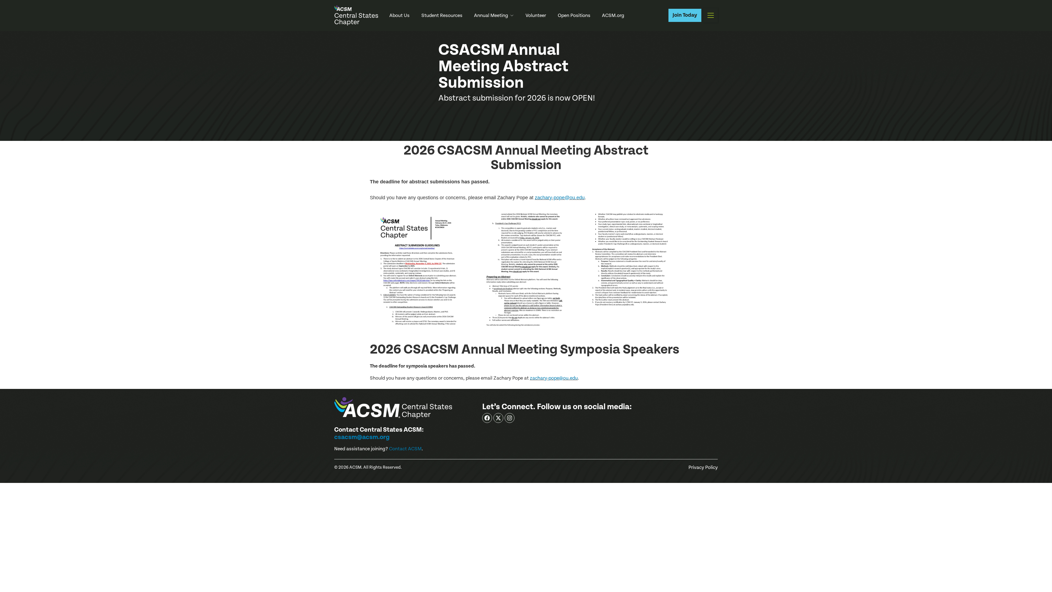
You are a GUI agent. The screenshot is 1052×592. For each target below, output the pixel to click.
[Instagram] (509, 418)
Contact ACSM (405, 449)
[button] (711, 15)
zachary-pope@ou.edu (560, 197)
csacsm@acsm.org (362, 437)
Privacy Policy (703, 467)
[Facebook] (487, 418)
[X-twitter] (498, 418)
